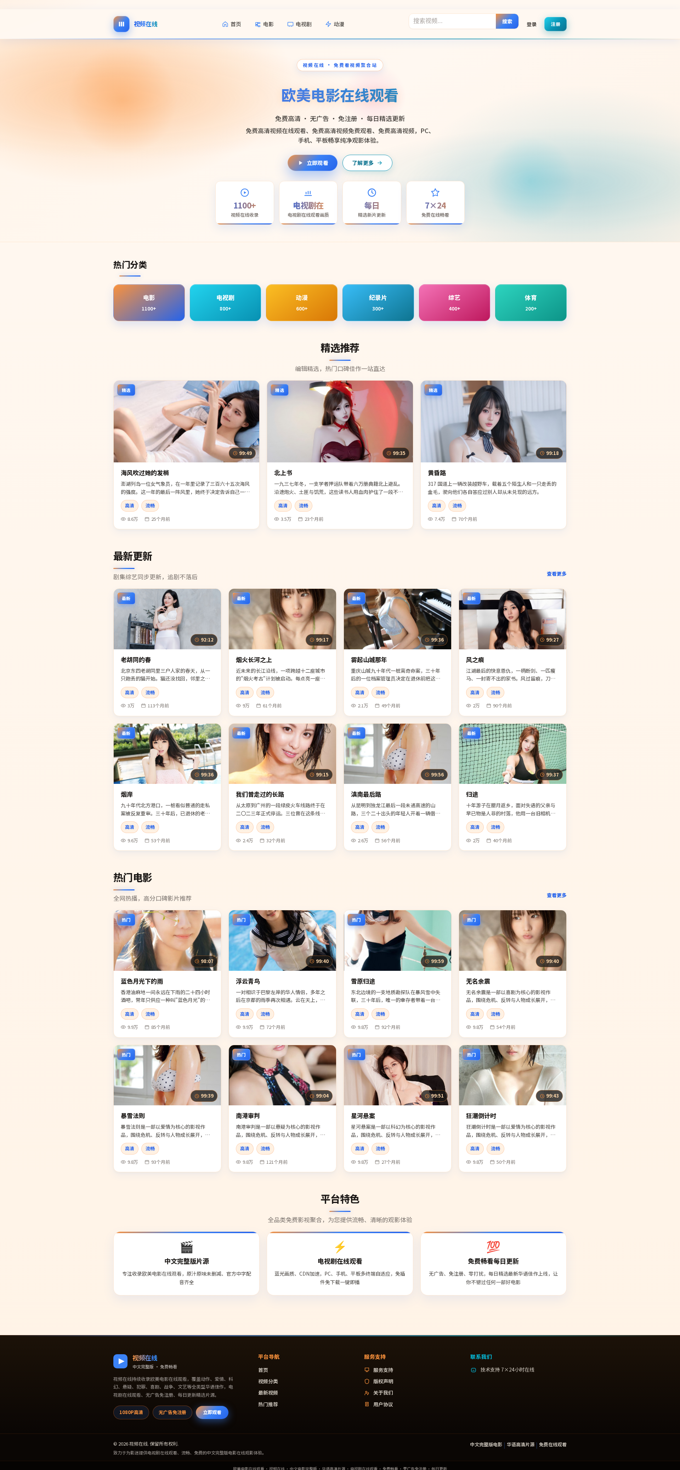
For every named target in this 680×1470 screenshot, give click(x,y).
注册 (555, 23)
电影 (268, 24)
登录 (532, 23)
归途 (472, 794)
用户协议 (383, 1404)
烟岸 (127, 794)
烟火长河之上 (254, 659)
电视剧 (304, 24)
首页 (236, 24)
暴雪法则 (133, 1115)
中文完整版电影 (486, 1444)
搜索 (507, 20)
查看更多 (557, 573)
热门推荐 (268, 1404)
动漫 (339, 24)
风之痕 (475, 659)
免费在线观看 (553, 1444)
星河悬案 (363, 1115)
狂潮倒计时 (481, 1115)
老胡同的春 (136, 659)
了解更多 (363, 162)
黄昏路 (437, 472)
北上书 (283, 472)
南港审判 (248, 1115)
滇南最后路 (366, 794)
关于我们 (383, 1392)
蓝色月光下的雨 (142, 980)
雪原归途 (363, 980)
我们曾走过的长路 (260, 794)
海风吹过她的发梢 (145, 472)
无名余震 (478, 980)
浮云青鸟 (248, 980)
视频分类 (268, 1381)
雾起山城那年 (369, 659)
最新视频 (268, 1392)
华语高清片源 (520, 1444)
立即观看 (317, 162)
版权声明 (383, 1381)
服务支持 (383, 1369)
